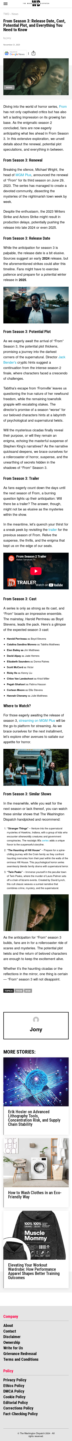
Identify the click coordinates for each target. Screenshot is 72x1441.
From (63, 106)
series (45, 840)
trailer (53, 529)
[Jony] (36, 1020)
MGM (28, 990)
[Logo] (36, 3)
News (15, 14)
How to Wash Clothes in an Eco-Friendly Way (34, 1194)
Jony (8, 38)
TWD (6, 14)
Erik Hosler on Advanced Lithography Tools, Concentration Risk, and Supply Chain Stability (34, 1118)
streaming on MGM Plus (37, 720)
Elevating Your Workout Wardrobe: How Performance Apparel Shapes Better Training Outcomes (34, 1271)
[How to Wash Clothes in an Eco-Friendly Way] (36, 1162)
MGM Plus (23, 174)
